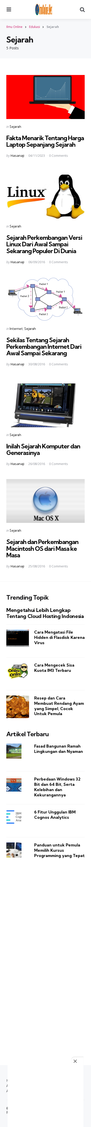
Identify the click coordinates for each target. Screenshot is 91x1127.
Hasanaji (17, 155)
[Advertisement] (45, 955)
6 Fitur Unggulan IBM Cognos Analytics (55, 814)
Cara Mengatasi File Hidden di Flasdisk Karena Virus (59, 637)
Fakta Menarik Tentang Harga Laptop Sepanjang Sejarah (45, 141)
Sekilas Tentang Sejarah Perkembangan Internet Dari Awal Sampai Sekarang (43, 346)
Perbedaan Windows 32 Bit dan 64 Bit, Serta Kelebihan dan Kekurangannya (57, 786)
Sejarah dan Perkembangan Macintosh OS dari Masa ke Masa (42, 548)
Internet (16, 329)
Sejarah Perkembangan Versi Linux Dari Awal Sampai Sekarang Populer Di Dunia (44, 244)
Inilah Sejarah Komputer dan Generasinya (43, 449)
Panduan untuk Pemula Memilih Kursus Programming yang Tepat (59, 850)
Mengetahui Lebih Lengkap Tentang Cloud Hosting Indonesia (45, 613)
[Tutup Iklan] (77, 1061)
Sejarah (15, 127)
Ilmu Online (14, 27)
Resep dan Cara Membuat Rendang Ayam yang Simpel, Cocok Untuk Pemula (59, 705)
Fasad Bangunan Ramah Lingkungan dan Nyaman (58, 749)
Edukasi (34, 27)
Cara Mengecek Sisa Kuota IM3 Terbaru (54, 668)
